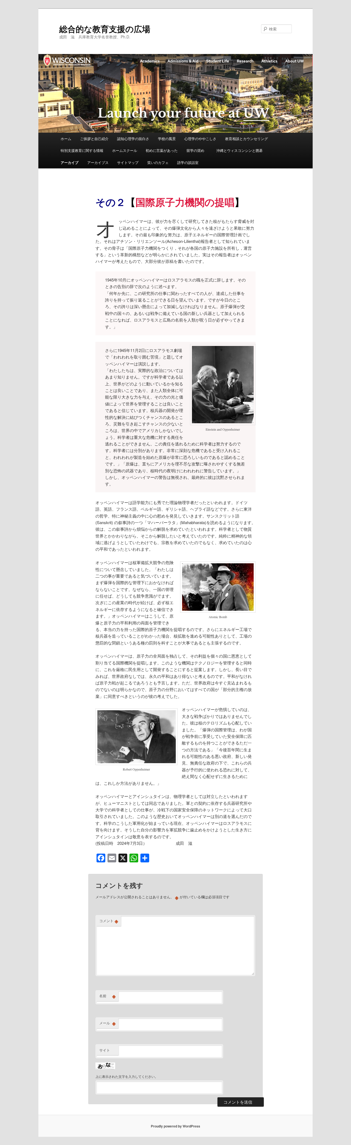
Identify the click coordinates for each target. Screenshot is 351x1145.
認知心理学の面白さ (133, 138)
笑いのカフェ (158, 162)
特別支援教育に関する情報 (82, 150)
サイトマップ (127, 162)
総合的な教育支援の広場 (104, 29)
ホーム (66, 138)
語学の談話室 (188, 162)
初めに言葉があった (162, 150)
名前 (107, 995)
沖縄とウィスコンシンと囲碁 (239, 150)
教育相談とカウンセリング (246, 138)
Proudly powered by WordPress (175, 1126)
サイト (104, 1050)
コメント (108, 920)
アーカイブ (69, 162)
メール (107, 1023)
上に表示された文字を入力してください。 (126, 1076)
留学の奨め (197, 150)
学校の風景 (167, 138)
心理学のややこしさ (200, 138)
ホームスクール (124, 150)
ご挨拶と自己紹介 (94, 138)
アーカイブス (98, 162)
